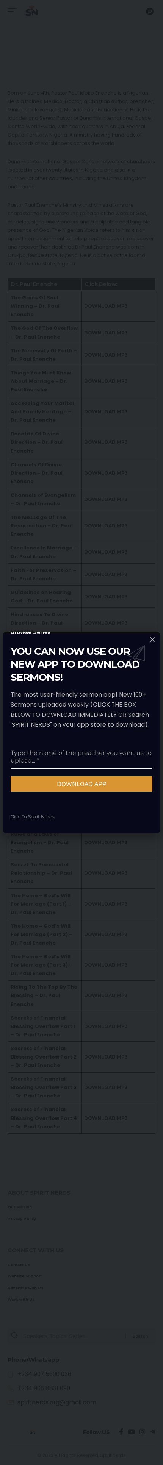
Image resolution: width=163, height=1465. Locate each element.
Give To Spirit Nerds (33, 816)
